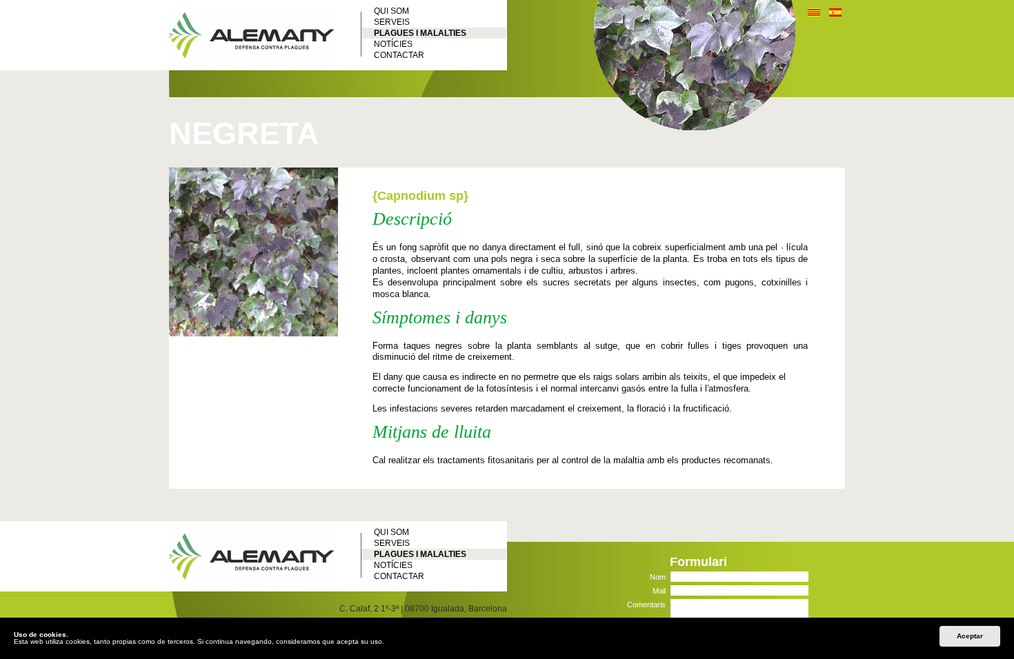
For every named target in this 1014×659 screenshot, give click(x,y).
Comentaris (646, 604)
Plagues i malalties (420, 33)
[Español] (835, 14)
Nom (658, 576)
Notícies (393, 44)
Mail (659, 590)
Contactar (399, 55)
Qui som (391, 11)
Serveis (392, 22)
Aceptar (970, 636)
